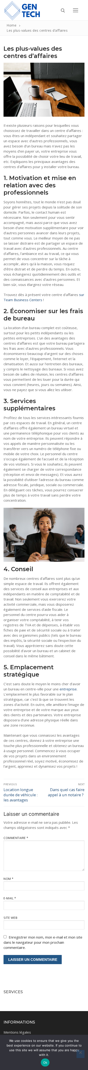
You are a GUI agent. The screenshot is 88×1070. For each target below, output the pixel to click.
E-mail (10, 898)
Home (11, 25)
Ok (45, 1062)
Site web (10, 918)
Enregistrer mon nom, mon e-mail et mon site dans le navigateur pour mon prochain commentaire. (43, 942)
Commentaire (16, 838)
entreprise (68, 689)
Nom (9, 879)
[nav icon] (76, 10)
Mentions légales (17, 1032)
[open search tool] (63, 10)
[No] (80, 1054)
